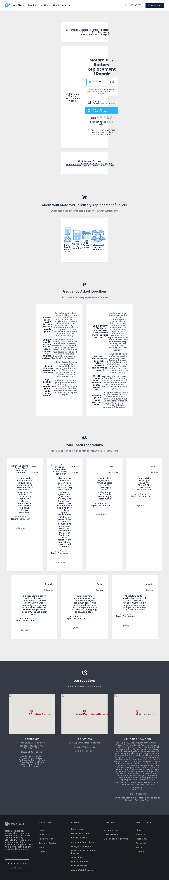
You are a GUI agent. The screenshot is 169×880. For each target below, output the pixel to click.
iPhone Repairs (79, 837)
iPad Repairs (77, 829)
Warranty (44, 834)
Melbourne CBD (111, 834)
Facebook (141, 843)
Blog (138, 830)
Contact (66, 5)
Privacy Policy (46, 839)
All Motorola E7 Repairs (90, 161)
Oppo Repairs (78, 857)
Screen (69, 164)
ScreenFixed (72, 30)
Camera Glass (85, 164)
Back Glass (111, 164)
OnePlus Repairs (79, 861)
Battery (77, 164)
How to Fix (141, 834)
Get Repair (156, 5)
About (56, 5)
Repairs (32, 5)
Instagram (141, 839)
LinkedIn (140, 851)
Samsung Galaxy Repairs (84, 842)
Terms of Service (47, 843)
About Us (43, 847)
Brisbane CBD (111, 830)
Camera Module (94, 164)
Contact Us (45, 851)
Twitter (139, 847)
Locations (44, 5)
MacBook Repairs (80, 833)
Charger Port (103, 164)
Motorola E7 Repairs (83, 32)
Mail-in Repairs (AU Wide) (117, 839)
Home (42, 830)
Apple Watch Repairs (82, 870)
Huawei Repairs (79, 865)
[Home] (14, 5)
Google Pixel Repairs (82, 846)
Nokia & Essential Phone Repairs (83, 851)
